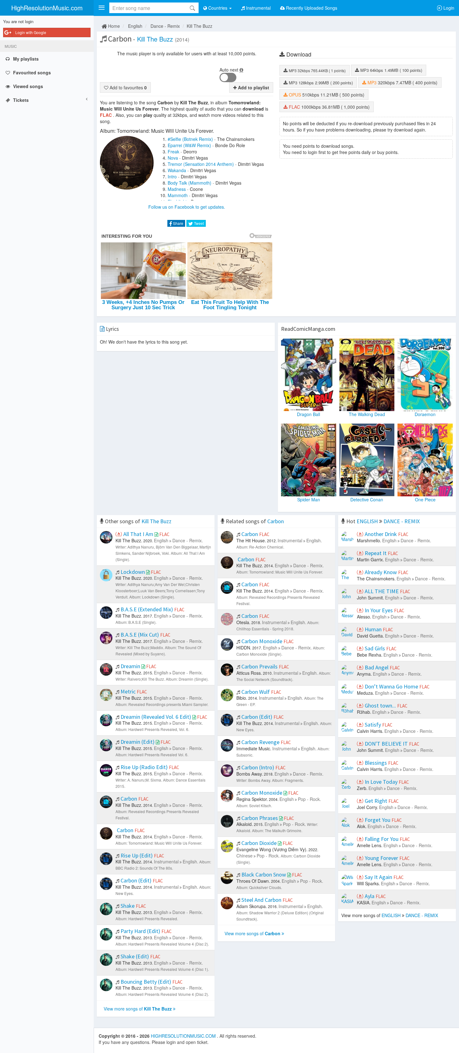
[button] (101, 8)
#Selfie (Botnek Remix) (190, 139)
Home (113, 26)
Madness (177, 189)
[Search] (192, 7)
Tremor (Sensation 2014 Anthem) (201, 164)
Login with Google (30, 32)
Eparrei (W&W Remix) (189, 145)
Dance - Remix (165, 26)
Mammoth (178, 195)
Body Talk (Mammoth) (189, 183)
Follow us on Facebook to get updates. (186, 207)
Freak (173, 151)
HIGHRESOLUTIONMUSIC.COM (184, 1036)
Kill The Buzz (199, 26)
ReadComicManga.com (308, 328)
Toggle (228, 77)
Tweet (198, 223)
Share (177, 223)
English (135, 26)
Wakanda (177, 170)
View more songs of (138, 1009)
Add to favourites (127, 87)
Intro (172, 176)
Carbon (275, 521)
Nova (173, 158)
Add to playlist (253, 87)
